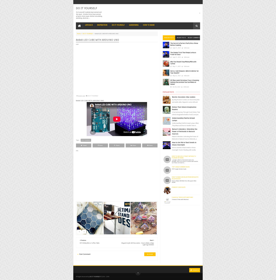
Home (79, 33)
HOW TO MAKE (149, 25)
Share (101, 145)
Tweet (85, 145)
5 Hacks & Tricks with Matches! (182, 197)
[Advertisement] (117, 70)
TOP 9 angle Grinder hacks (181, 167)
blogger (150, 254)
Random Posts (169, 37)
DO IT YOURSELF (86, 8)
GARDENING (134, 25)
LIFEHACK (89, 25)
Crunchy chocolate (178, 187)
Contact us (195, 270)
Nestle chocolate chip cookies (183, 97)
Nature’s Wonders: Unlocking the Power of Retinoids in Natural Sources (184, 131)
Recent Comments (194, 37)
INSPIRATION (102, 25)
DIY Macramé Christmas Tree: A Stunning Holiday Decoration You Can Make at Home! (184, 82)
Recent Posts (181, 37)
